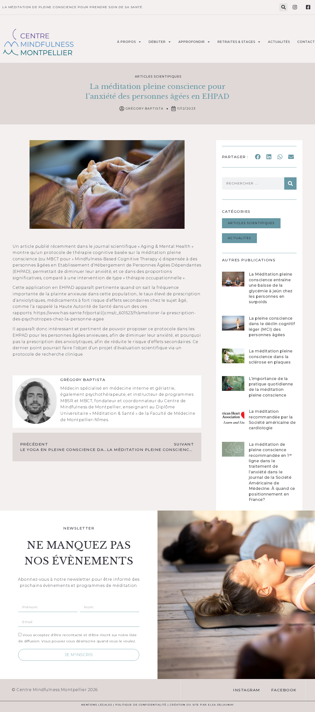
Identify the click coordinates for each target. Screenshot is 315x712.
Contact (306, 42)
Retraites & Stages (236, 42)
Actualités (279, 42)
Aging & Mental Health (166, 246)
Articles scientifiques (158, 76)
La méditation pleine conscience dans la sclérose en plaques (271, 356)
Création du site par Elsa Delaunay (202, 704)
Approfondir (191, 42)
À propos (126, 42)
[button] (283, 7)
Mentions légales (96, 704)
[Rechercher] (290, 183)
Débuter (157, 42)
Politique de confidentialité (140, 704)
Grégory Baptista (82, 379)
